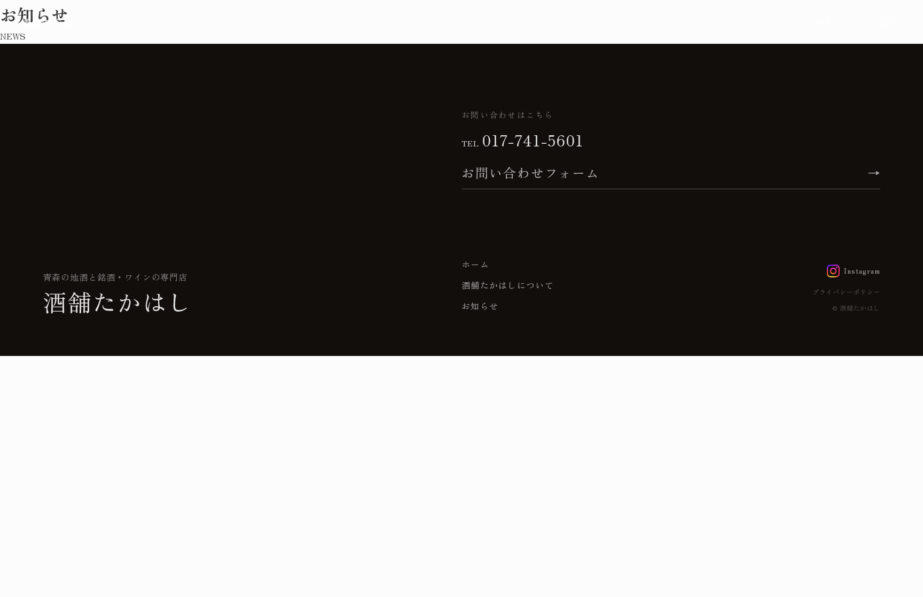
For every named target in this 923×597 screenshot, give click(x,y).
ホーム (475, 264)
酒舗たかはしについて (508, 284)
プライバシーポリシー (846, 291)
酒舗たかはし (53, 22)
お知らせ (480, 305)
